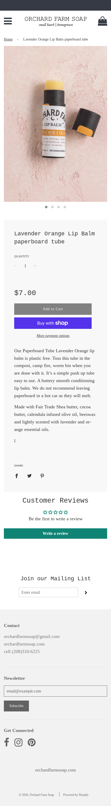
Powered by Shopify (76, 795)
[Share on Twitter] (29, 475)
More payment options (53, 336)
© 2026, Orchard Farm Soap (36, 795)
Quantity (21, 256)
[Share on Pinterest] (42, 475)
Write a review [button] (55, 533)
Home (8, 39)
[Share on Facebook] (18, 475)
